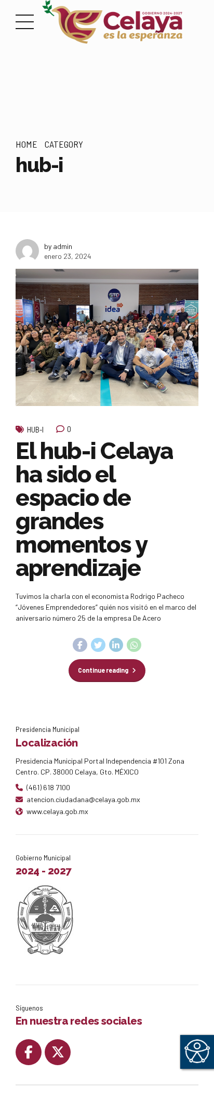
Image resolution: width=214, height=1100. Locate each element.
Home (26, 144)
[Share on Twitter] (98, 645)
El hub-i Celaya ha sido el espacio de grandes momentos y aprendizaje (94, 509)
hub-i (35, 429)
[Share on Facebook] (80, 645)
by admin (58, 246)
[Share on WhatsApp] (134, 645)
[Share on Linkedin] (116, 645)
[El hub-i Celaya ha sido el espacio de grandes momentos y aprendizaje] (107, 337)
